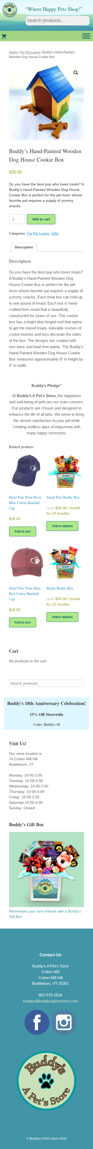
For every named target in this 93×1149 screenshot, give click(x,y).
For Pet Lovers (30, 52)
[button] (76, 72)
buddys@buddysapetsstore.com (50, 1001)
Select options (62, 526)
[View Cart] (4, 36)
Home (13, 52)
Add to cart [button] (22, 531)
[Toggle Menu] (86, 35)
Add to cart (41, 219)
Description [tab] (24, 247)
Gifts (55, 233)
